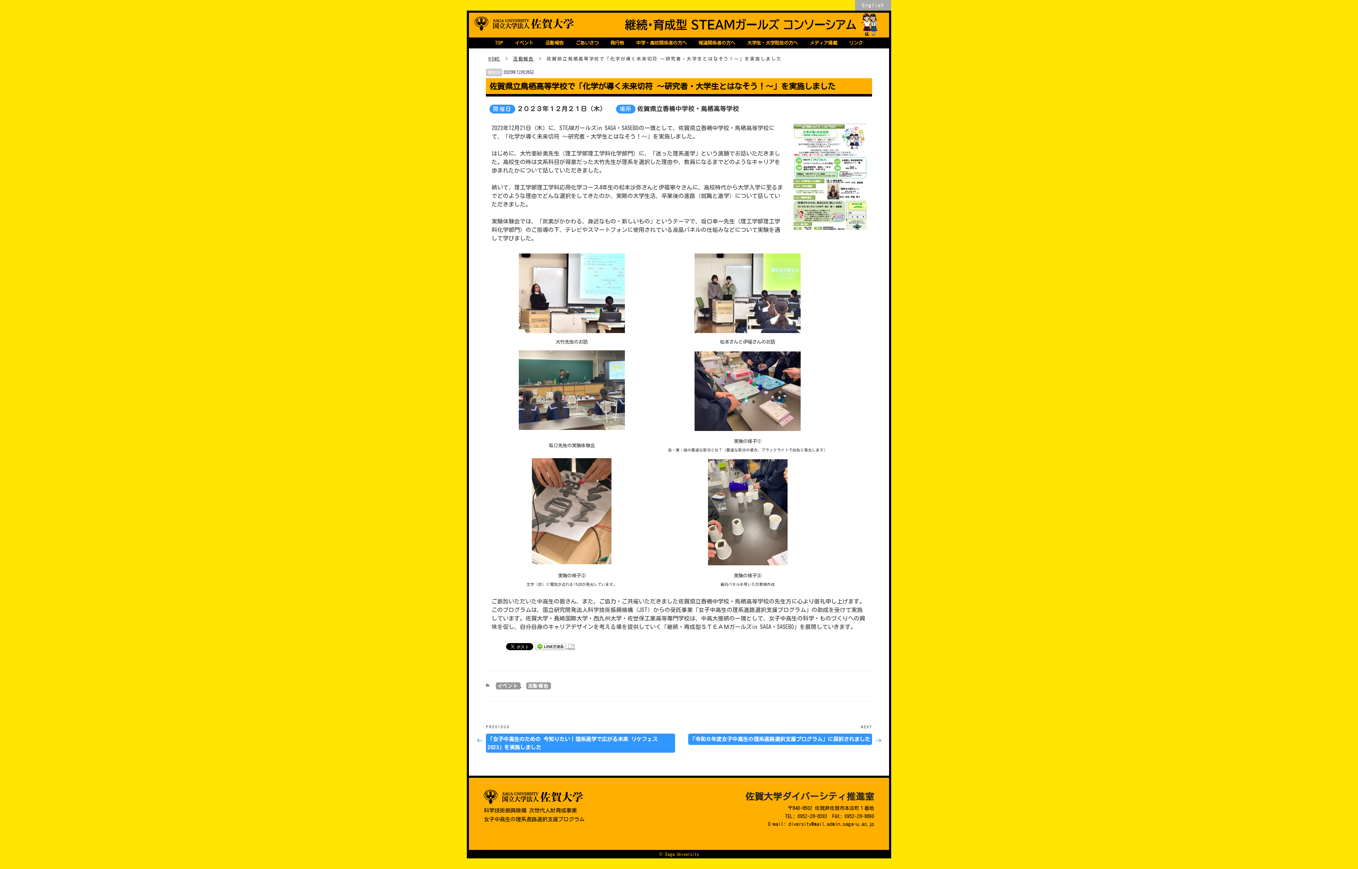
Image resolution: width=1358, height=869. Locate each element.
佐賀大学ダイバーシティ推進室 (809, 796)
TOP (499, 42)
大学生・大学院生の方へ (772, 42)
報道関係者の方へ (716, 42)
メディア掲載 (823, 42)
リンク (856, 42)
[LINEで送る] (555, 646)
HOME (494, 59)
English (873, 5)
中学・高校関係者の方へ (661, 42)
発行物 (617, 42)
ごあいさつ (587, 42)
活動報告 (554, 42)
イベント (524, 42)
